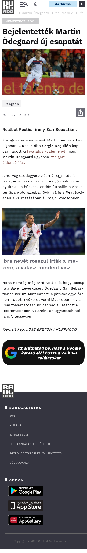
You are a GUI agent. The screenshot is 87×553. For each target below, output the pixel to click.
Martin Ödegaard (35, 13)
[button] (81, 13)
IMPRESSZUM (18, 434)
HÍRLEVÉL (16, 425)
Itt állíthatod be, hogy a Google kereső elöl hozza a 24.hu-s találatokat (49, 353)
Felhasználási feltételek (29, 444)
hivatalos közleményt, (46, 151)
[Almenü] (23, 4)
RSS (12, 416)
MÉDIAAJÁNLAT (20, 462)
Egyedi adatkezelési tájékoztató (35, 453)
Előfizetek (63, 4)
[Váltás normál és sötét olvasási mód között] (35, 4)
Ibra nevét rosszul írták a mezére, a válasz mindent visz (40, 264)
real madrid (64, 13)
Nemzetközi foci (20, 21)
